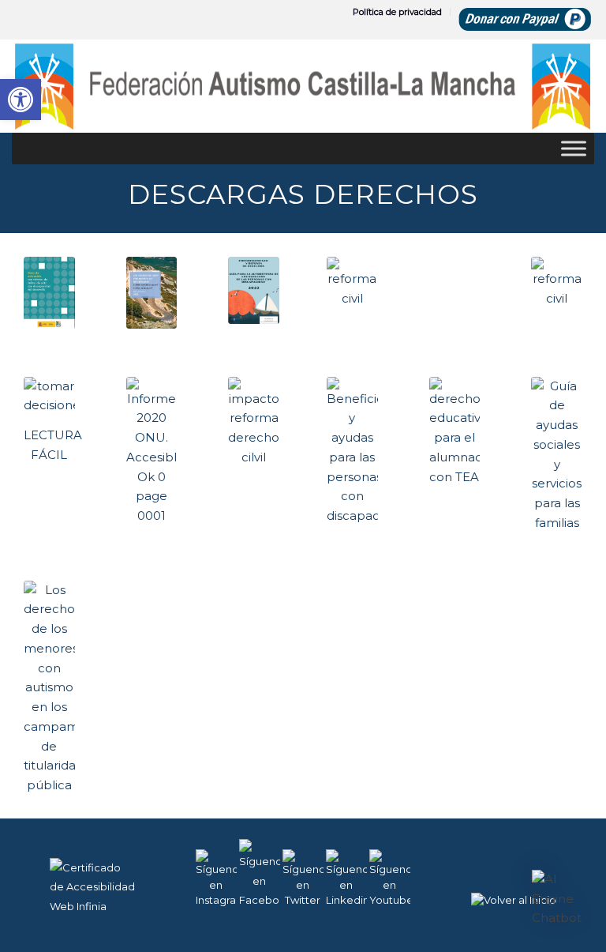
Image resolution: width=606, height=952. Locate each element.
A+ (526, 903)
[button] (557, 899)
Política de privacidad (397, 11)
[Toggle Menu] (573, 148)
